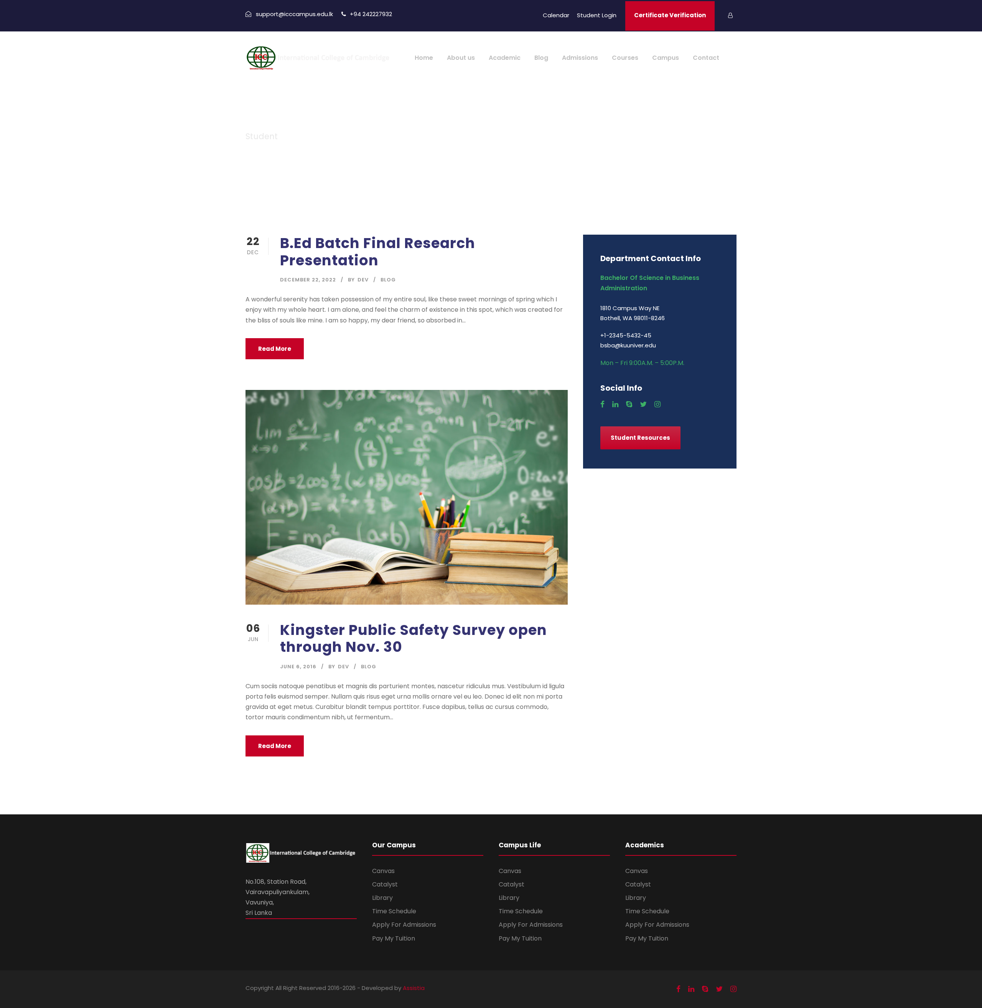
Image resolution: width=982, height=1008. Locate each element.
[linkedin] (615, 404)
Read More (274, 349)
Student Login (596, 15)
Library (382, 897)
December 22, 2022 (308, 279)
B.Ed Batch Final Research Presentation (377, 251)
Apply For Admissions (404, 924)
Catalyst (385, 884)
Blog (541, 57)
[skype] (629, 404)
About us (461, 57)
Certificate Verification (670, 15)
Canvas (383, 871)
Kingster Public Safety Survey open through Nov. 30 (413, 638)
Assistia (414, 988)
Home (424, 57)
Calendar (556, 15)
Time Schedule (394, 911)
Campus (665, 57)
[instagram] (657, 404)
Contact (706, 57)
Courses (625, 57)
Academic (505, 57)
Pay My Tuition (393, 938)
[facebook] (602, 404)
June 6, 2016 (298, 666)
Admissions (580, 57)
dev (363, 279)
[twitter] (643, 404)
